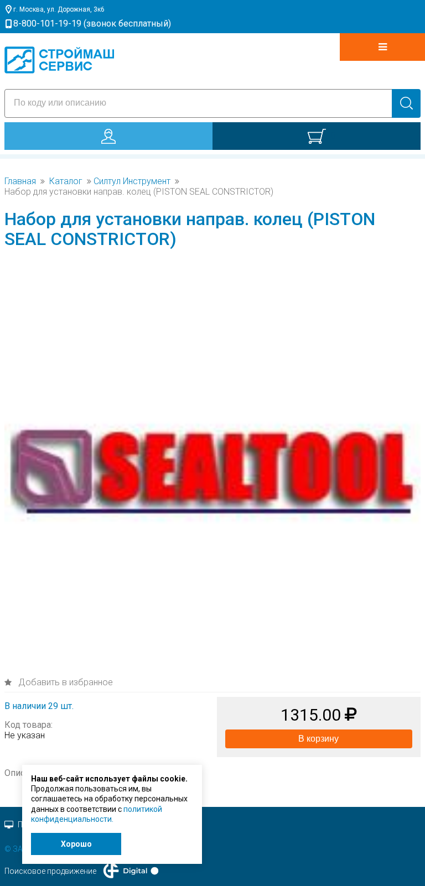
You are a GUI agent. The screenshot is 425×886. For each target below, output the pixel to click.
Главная (20, 181)
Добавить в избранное (64, 682)
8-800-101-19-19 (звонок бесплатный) (92, 23)
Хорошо (76, 844)
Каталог (65, 181)
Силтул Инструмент (132, 181)
